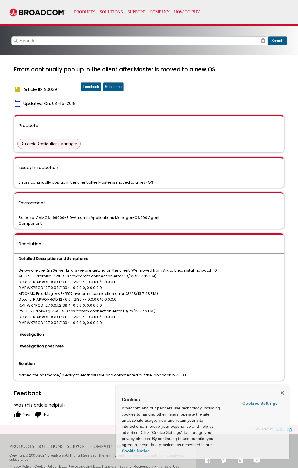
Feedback (91, 87)
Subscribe (113, 87)
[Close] (282, 393)
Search (277, 40)
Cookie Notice (136, 450)
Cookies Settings (260, 403)
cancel (263, 41)
